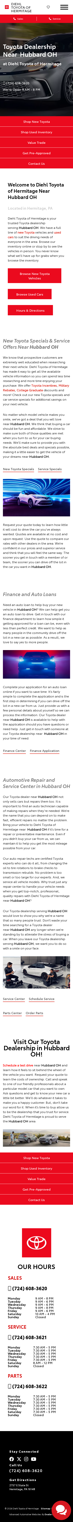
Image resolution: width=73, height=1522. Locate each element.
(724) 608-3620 (29, 1288)
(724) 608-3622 (29, 1386)
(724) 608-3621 (29, 1337)
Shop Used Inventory (36, 132)
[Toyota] (7, 7)
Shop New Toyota (36, 121)
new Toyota (26, 232)
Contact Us (36, 163)
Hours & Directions (30, 310)
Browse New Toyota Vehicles (35, 275)
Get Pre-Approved (37, 153)
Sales (20, 18)
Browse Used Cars (29, 294)
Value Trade (37, 142)
